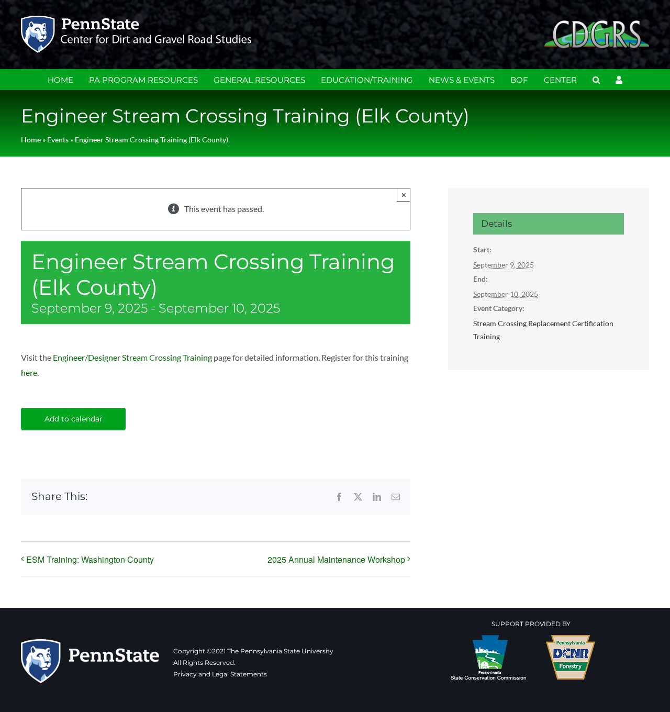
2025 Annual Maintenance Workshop (336, 559)
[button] (596, 79)
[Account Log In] (619, 79)
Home (31, 139)
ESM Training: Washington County (90, 559)
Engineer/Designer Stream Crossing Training (132, 357)
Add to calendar (73, 419)
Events (58, 139)
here (29, 372)
